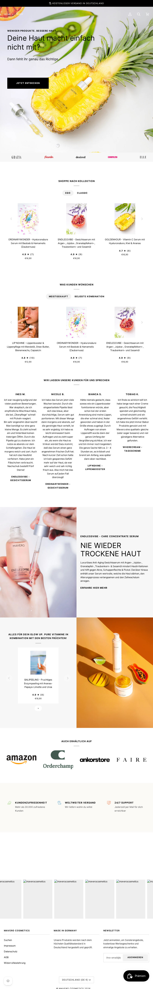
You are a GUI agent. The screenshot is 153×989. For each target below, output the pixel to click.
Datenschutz (10, 951)
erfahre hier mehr (93, 587)
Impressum (10, 945)
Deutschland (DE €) (75, 980)
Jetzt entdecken (28, 83)
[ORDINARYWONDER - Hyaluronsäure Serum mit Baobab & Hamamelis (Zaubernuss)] (28, 218)
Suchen (8, 940)
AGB (6, 957)
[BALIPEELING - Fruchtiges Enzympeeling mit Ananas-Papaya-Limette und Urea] (38, 663)
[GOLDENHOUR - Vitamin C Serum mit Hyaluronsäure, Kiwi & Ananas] (125, 218)
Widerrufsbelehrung (14, 962)
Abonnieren (135, 957)
